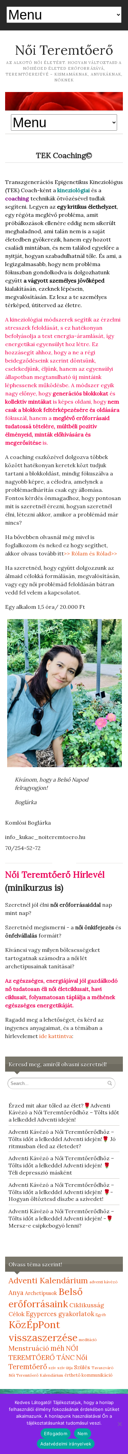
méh (58, 1348)
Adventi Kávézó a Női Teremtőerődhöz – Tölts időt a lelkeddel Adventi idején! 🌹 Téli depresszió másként (61, 1165)
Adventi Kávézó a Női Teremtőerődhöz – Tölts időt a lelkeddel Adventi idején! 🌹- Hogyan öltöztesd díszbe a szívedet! (61, 1192)
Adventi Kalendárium (48, 1280)
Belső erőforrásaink (46, 1297)
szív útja (65, 1367)
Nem (82, 1433)
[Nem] (119, 1423)
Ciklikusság (86, 1305)
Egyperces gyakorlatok (60, 1314)
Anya (16, 1292)
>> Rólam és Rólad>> (90, 553)
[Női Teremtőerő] (64, 101)
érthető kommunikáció (89, 1375)
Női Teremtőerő (64, 49)
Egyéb (101, 1314)
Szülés (82, 1367)
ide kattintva (55, 1036)
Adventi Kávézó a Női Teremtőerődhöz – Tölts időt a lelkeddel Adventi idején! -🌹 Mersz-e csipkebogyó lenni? (61, 1218)
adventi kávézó (103, 1281)
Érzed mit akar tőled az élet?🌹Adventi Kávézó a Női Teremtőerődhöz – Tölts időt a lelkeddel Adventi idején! (64, 1112)
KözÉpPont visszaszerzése (43, 1331)
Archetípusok (41, 1293)
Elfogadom (55, 1433)
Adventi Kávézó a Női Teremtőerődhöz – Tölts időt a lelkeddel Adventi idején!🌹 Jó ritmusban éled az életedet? (62, 1139)
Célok (17, 1314)
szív (52, 1367)
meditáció (88, 1339)
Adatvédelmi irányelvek (65, 1443)
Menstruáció (29, 1348)
